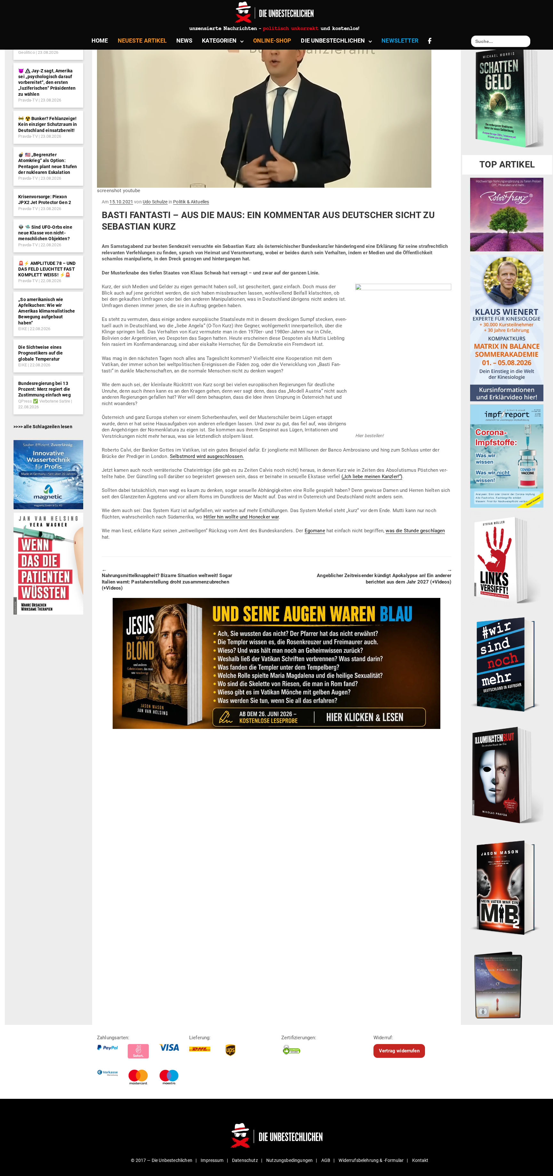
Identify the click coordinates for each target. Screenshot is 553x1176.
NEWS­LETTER (399, 40)
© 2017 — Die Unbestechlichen (161, 1160)
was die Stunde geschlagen (415, 531)
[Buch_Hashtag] (506, 664)
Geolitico (26, 52)
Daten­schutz (245, 1160)
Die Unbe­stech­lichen (333, 40)
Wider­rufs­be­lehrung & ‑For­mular (371, 1160)
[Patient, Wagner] (48, 563)
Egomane (315, 531)
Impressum (212, 1160)
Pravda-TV (27, 100)
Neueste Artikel (142, 40)
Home (100, 40)
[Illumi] (506, 776)
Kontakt (420, 1160)
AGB (325, 1160)
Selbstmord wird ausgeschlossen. (207, 456)
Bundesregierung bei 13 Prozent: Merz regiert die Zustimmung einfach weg (44, 389)
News (184, 40)
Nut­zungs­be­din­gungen (289, 1160)
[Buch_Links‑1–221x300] (505, 558)
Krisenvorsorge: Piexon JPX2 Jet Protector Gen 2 (44, 199)
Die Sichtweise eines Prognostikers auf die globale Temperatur (40, 353)
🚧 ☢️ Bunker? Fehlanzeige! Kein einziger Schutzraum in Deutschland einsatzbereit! (47, 124)
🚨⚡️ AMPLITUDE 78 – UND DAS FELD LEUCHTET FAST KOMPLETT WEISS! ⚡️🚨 (47, 269)
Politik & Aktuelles (191, 201)
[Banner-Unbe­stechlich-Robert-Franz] (506, 214)
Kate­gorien (219, 40)
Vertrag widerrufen (399, 1051)
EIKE (22, 328)
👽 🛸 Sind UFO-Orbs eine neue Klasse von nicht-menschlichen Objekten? (45, 233)
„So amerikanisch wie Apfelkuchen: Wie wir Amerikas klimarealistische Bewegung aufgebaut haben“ (46, 311)
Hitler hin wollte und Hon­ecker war (241, 517)
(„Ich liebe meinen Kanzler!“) (372, 476)
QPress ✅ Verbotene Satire (44, 401)
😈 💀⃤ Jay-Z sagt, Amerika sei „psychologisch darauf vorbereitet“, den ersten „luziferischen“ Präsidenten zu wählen (47, 82)
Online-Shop (272, 40)
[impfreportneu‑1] (506, 456)
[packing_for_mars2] (506, 983)
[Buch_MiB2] (506, 887)
